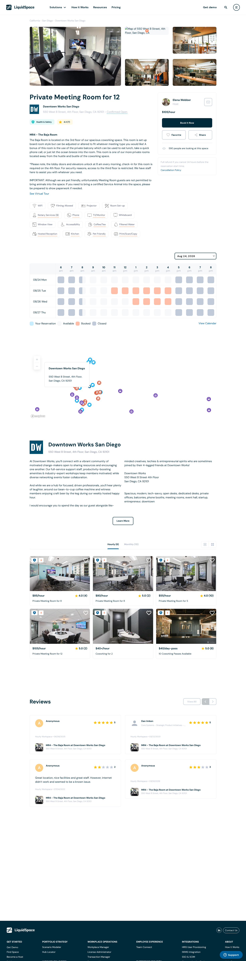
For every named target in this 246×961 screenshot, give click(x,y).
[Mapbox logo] (38, 416)
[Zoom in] (37, 359)
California (35, 20)
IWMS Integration (191, 952)
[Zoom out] (37, 366)
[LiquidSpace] (21, 930)
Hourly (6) (113, 544)
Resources (100, 7)
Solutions (56, 7)
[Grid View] (212, 544)
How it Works (80, 7)
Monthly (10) (131, 544)
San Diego (47, 20)
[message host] (208, 102)
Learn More (123, 520)
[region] (123, 385)
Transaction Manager (99, 956)
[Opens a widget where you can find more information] (231, 955)
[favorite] (174, 135)
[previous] (205, 701)
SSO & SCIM (188, 956)
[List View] (205, 544)
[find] (225, 7)
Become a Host (15, 956)
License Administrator (99, 952)
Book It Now (187, 122)
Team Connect (144, 947)
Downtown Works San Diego (70, 20)
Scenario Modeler (51, 947)
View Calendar (207, 323)
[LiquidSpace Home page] (20, 7)
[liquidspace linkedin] (219, 930)
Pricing (116, 7)
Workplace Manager (98, 947)
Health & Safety (44, 122)
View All (191, 701)
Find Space (13, 952)
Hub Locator (49, 952)
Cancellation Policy (171, 170)
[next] (212, 701)
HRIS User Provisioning (194, 947)
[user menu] (236, 7)
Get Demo (12, 947)
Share (202, 134)
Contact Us (231, 930)
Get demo (210, 7)
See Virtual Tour (39, 193)
